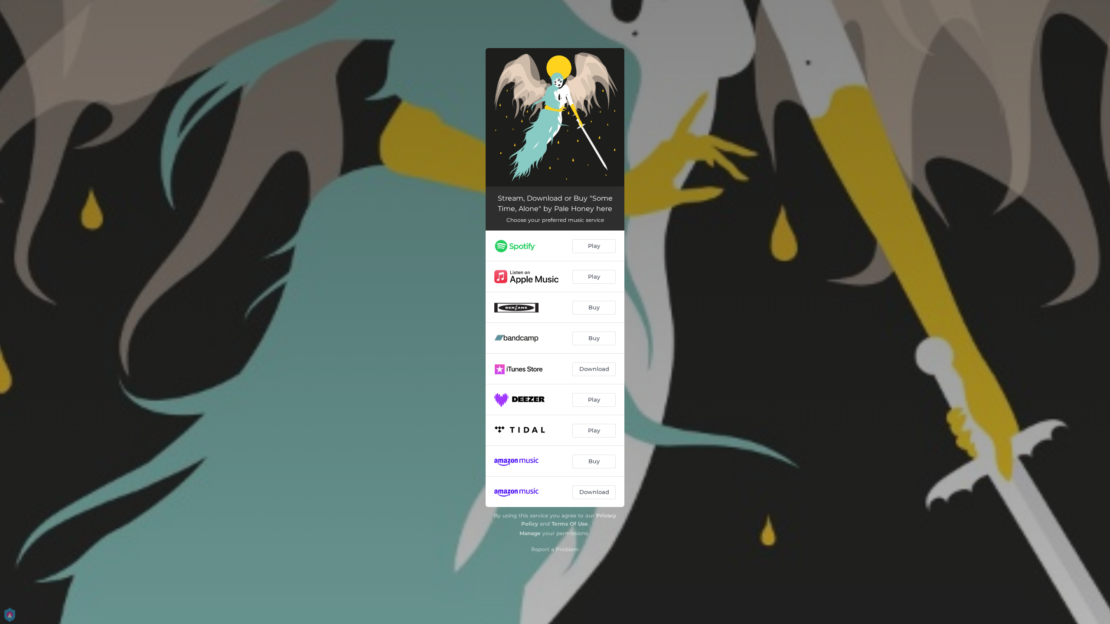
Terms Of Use (570, 523)
